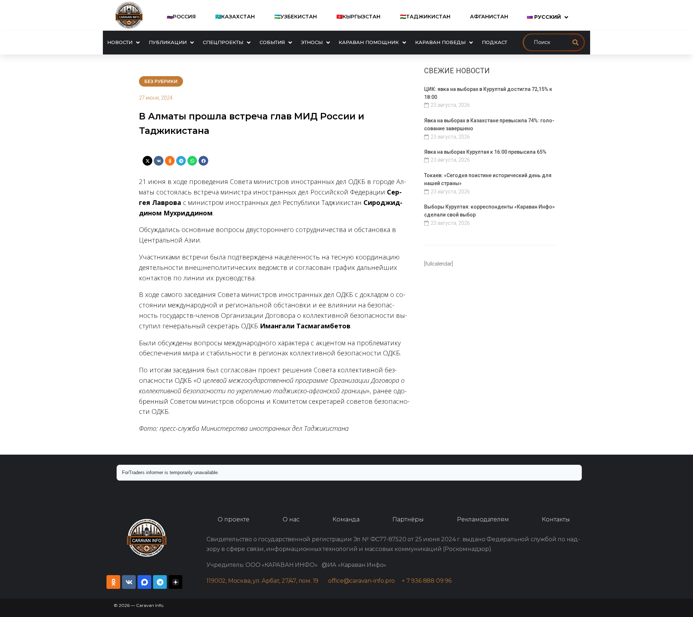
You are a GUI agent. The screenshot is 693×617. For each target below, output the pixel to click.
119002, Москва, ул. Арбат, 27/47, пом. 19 (265, 580)
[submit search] (575, 42)
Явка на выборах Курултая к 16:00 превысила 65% (485, 152)
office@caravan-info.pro (365, 580)
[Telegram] (160, 582)
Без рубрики (161, 81)
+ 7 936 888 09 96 (427, 580)
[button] (147, 161)
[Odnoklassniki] (113, 582)
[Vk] (129, 582)
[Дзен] (175, 582)
